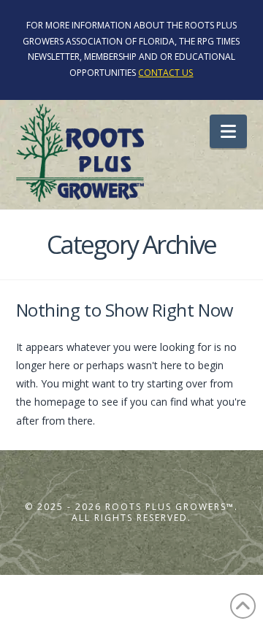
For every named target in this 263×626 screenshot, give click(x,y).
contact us (165, 72)
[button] (228, 131)
